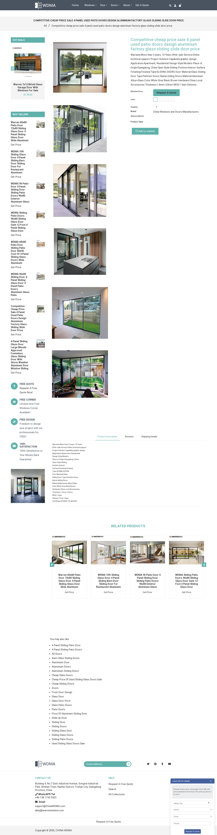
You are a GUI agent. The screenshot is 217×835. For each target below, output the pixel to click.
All (45, 25)
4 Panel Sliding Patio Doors (67, 649)
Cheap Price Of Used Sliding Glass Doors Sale (77, 679)
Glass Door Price (61, 700)
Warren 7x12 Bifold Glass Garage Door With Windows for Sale (27, 87)
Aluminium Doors (61, 666)
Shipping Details (149, 436)
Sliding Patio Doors (62, 739)
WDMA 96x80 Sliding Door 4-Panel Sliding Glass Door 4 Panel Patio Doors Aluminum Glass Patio (20, 284)
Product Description (107, 436)
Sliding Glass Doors (62, 734)
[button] (192, 781)
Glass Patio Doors (62, 705)
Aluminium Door (60, 662)
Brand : (134, 111)
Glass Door (58, 696)
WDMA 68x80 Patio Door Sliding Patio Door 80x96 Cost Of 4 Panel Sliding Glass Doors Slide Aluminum (20, 252)
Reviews (129, 436)
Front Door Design (62, 692)
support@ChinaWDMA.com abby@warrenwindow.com (50, 806)
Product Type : (137, 122)
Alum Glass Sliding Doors (65, 658)
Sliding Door (58, 722)
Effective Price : (137, 91)
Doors (55, 687)
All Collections (116, 794)
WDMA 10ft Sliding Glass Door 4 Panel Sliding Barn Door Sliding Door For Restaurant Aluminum (18, 162)
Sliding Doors (59, 726)
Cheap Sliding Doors (63, 683)
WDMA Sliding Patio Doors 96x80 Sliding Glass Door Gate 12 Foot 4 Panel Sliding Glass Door (19, 221)
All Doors (57, 653)
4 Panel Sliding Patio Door (66, 645)
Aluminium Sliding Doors (65, 670)
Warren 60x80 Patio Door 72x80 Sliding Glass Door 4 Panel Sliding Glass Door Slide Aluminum (20, 131)
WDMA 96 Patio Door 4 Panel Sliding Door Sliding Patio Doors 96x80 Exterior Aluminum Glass (20, 192)
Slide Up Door (59, 717)
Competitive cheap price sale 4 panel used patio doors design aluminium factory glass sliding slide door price (19, 318)
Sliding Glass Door (62, 730)
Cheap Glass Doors (62, 675)
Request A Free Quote (120, 784)
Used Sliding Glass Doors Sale (68, 743)
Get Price (16, 144)
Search (112, 789)
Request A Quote (166, 92)
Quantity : (134, 107)
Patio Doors (58, 709)
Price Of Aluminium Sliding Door (69, 713)
